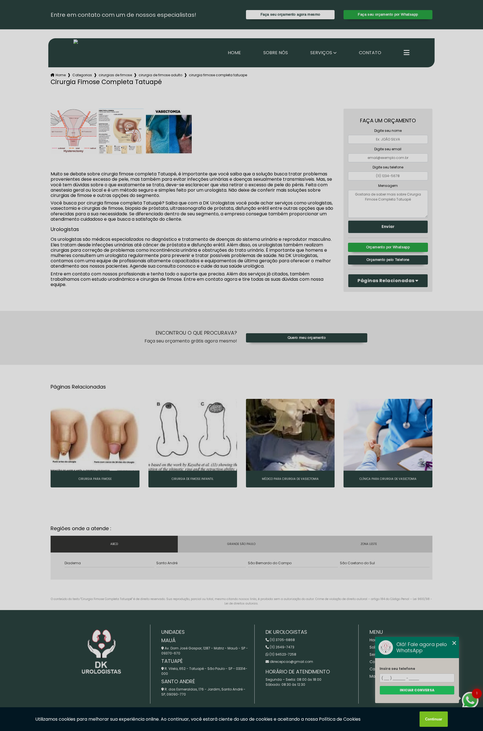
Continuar (433, 719)
